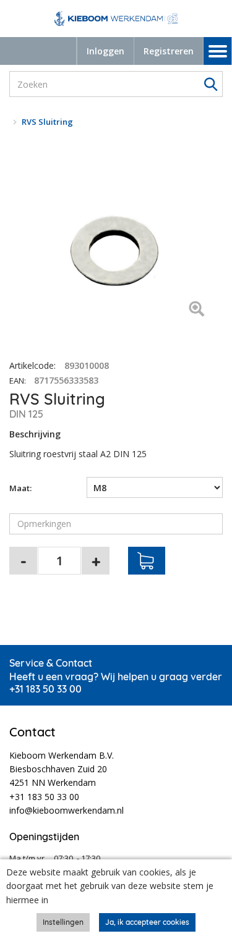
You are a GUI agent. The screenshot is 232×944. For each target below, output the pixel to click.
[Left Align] (196, 310)
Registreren (169, 51)
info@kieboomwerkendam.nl (66, 810)
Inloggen (105, 51)
